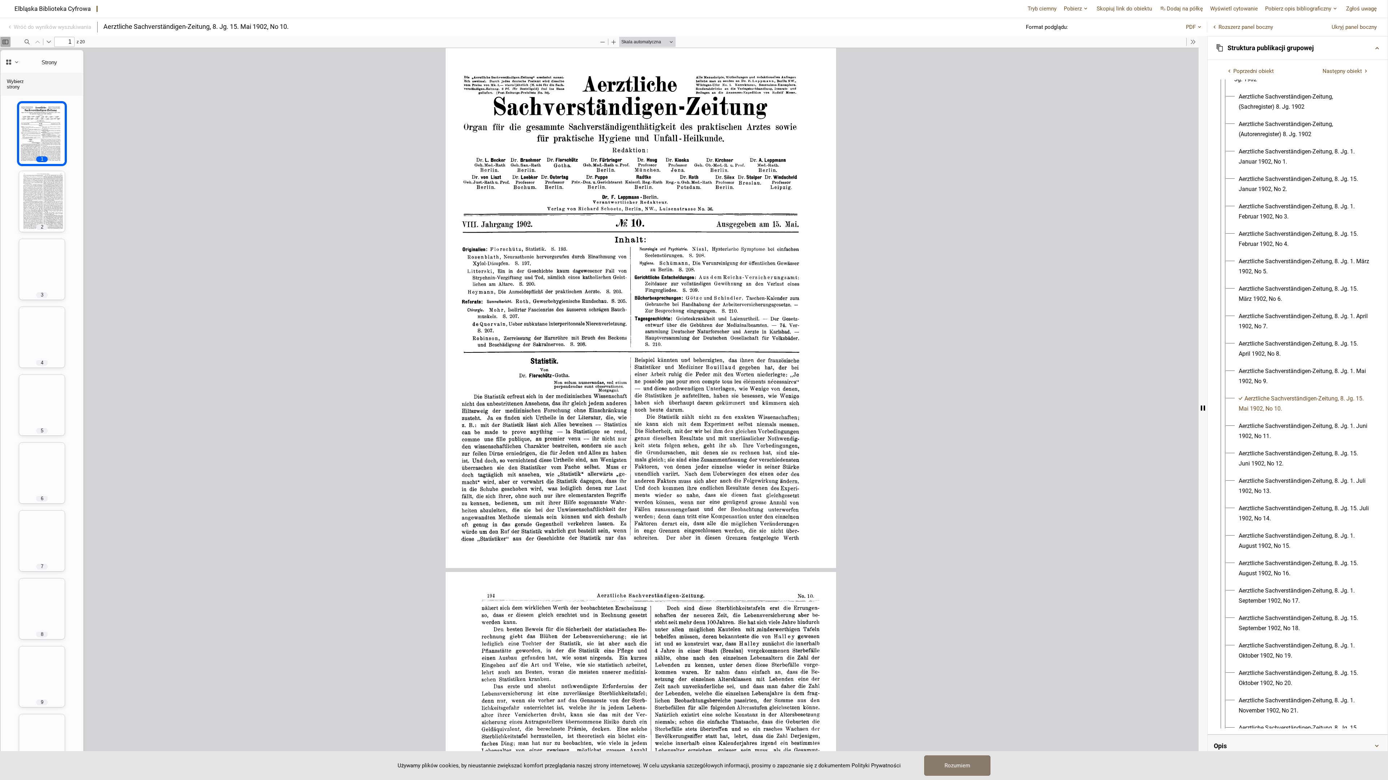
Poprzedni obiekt (1253, 71)
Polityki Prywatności (876, 765)
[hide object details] (1203, 408)
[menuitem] (1304, 102)
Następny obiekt (1342, 71)
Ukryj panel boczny (1354, 27)
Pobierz (1073, 8)
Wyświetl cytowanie (1234, 8)
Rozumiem (957, 765)
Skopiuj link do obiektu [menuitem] (1124, 8)
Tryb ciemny (1042, 8)
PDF (1191, 27)
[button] (1298, 48)
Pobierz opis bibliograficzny (1298, 8)
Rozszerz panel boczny (1245, 27)
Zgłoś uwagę (1361, 8)
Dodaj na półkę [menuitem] (1185, 8)
